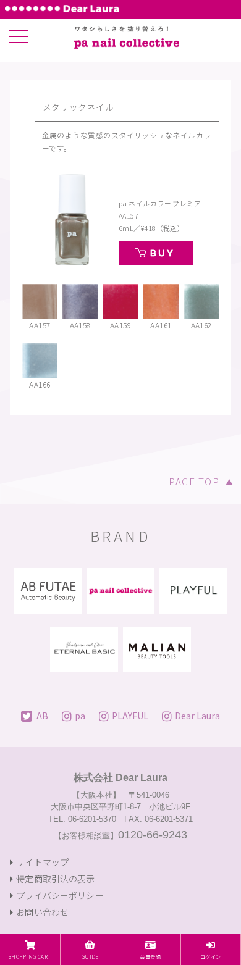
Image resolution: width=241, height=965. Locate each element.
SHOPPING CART (30, 956)
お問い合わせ (42, 912)
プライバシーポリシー (59, 895)
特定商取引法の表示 (55, 878)
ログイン (210, 956)
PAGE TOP (201, 481)
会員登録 (150, 956)
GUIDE (90, 956)
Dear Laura (197, 715)
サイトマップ (42, 862)
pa (80, 715)
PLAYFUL (130, 715)
